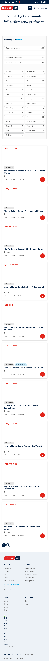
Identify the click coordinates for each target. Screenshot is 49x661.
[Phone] (42, 179)
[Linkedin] (16, 2)
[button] (30, 8)
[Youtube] (13, 2)
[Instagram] (2, 2)
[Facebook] (5, 2)
